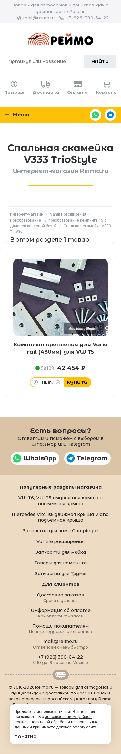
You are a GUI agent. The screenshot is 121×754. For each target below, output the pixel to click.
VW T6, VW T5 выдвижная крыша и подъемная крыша (60, 501)
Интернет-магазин (26, 214)
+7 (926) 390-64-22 (87, 17)
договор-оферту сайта (76, 727)
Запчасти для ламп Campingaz (61, 531)
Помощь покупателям (60, 628)
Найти (100, 61)
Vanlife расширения (68, 214)
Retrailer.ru (61, 675)
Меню (20, 115)
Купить (77, 382)
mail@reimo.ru (39, 17)
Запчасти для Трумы (60, 573)
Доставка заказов (60, 597)
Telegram (110, 115)
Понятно (26, 736)
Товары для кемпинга (61, 563)
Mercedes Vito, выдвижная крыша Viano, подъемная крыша (61, 517)
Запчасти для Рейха (60, 552)
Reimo (60, 38)
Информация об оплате (61, 612)
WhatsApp (95, 115)
